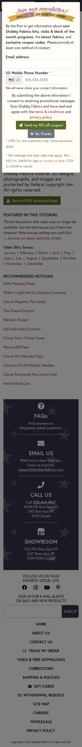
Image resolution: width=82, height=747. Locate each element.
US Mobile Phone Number (28, 72)
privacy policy (40, 117)
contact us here (53, 161)
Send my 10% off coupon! (43, 125)
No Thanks (42, 133)
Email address (17, 56)
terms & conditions (49, 111)
